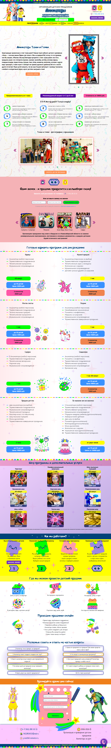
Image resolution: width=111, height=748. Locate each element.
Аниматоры (55, 11)
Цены (41, 23)
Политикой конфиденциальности (68, 206)
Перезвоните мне (71, 202)
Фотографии (51, 23)
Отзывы (62, 23)
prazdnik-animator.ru (31, 738)
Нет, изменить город (63, 19)
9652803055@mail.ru (31, 733)
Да (56, 19)
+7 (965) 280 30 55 (98, 14)
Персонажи (32, 23)
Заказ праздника (75, 23)
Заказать (55, 716)
